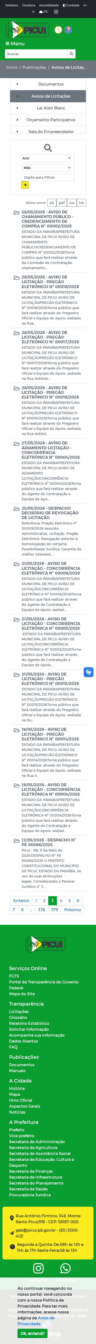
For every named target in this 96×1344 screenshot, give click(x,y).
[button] (71, 54)
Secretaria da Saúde (28, 1189)
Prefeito (16, 1129)
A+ (85, 5)
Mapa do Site (22, 993)
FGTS (14, 976)
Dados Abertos (23, 1041)
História (17, 1088)
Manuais (17, 1070)
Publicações (34, 67)
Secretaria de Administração (37, 1141)
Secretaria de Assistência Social (40, 1153)
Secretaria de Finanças (31, 1171)
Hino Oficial (20, 1100)
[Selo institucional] (58, 30)
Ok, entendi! (32, 1333)
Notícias (17, 1112)
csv (72, 203)
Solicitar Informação (29, 1029)
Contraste (73, 5)
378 (41, 909)
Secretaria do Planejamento (36, 1183)
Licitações (19, 1011)
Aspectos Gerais (24, 1106)
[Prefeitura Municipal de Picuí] (27, 30)
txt (81, 203)
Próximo (72, 909)
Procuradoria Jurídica (30, 1194)
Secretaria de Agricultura (33, 1147)
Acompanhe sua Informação (36, 1035)
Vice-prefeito (21, 1135)
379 (54, 909)
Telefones (11, 5)
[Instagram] (56, 12)
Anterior (21, 900)
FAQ (13, 1047)
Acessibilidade (49, 5)
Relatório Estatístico (29, 1023)
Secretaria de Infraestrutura (35, 1177)
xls (51, 203)
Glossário (18, 1017)
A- (33, 12)
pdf (62, 203)
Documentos (21, 1064)
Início (11, 67)
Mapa (14, 1094)
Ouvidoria (28, 5)
